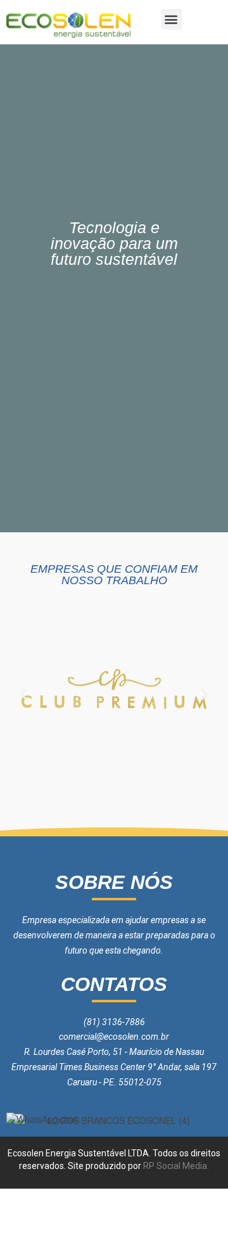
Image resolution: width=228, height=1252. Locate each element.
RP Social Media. (175, 1166)
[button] (171, 19)
